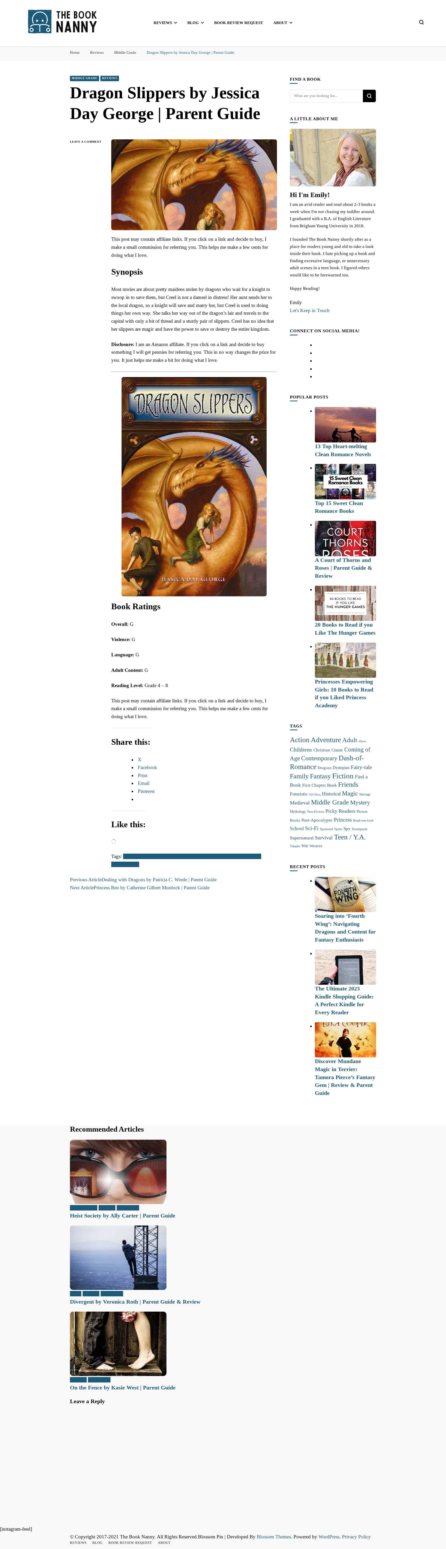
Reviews (163, 23)
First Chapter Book (319, 785)
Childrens (301, 749)
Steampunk (360, 829)
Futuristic (299, 793)
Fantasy (180, 856)
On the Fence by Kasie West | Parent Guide (123, 1387)
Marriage (364, 794)
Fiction (195, 856)
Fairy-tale (149, 856)
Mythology (298, 811)
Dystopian (341, 767)
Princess (131, 864)
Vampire (295, 846)
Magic (222, 856)
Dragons (131, 856)
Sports (338, 829)
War (304, 846)
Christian (321, 750)
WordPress (328, 1536)
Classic (337, 750)
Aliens (362, 741)
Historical (331, 793)
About (280, 23)
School (297, 828)
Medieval (238, 856)
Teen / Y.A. (350, 837)
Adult (349, 739)
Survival (324, 837)
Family (165, 856)
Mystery (360, 802)
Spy (347, 828)
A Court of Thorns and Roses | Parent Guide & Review (343, 568)
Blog (193, 23)
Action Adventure (315, 740)
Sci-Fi (311, 828)
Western (315, 846)
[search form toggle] (421, 22)
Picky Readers (340, 811)
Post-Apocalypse (316, 820)
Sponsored (326, 829)
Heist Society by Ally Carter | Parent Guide (122, 1215)
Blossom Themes (274, 1536)
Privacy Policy (356, 1536)
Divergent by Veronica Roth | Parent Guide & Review (135, 1301)
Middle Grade (84, 78)
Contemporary (319, 758)
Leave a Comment (86, 142)
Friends (209, 856)
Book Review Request (238, 23)
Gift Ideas (315, 794)
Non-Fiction (315, 812)
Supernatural (302, 837)
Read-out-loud (363, 820)
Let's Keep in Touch (310, 310)
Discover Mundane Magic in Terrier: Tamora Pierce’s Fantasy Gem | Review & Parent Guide (345, 1077)
